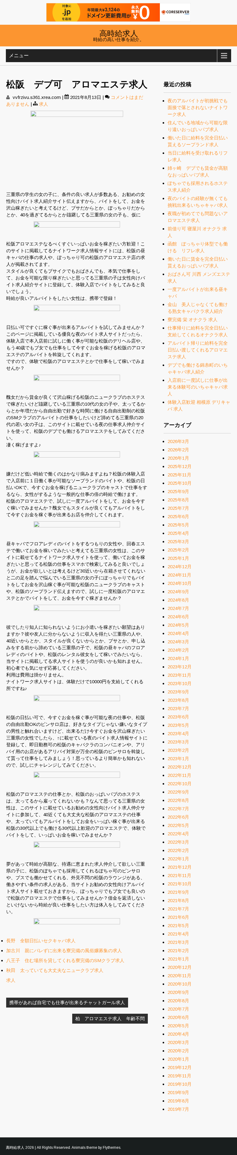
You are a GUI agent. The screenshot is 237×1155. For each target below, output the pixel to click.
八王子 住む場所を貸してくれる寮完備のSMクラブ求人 (65, 960)
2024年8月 (178, 600)
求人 (43, 104)
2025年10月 (180, 483)
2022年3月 (178, 842)
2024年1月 (178, 658)
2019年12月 (180, 1067)
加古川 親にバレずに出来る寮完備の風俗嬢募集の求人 (64, 950)
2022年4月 (178, 833)
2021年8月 (178, 900)
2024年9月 (178, 591)
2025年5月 (178, 524)
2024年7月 (178, 608)
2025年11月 (179, 474)
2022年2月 (178, 850)
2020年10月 (180, 984)
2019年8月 (178, 1100)
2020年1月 (178, 1059)
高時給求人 (118, 32)
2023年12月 (180, 666)
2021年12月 (180, 867)
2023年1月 (178, 758)
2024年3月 (178, 641)
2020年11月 (179, 975)
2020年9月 (178, 992)
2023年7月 (178, 708)
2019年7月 (178, 1109)
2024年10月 (180, 583)
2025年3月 (178, 541)
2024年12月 (180, 566)
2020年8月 (178, 1000)
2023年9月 (178, 691)
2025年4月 (178, 533)
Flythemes (111, 1147)
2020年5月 (178, 1025)
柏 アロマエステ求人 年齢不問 (110, 1018)
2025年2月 (178, 549)
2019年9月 (178, 1092)
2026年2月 (178, 449)
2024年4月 (178, 633)
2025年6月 (178, 516)
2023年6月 (178, 716)
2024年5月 (178, 625)
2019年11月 (179, 1075)
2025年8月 (178, 499)
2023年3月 (178, 741)
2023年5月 (178, 725)
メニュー (19, 55)
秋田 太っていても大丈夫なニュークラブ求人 (54, 970)
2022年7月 (178, 808)
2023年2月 (178, 750)
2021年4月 (178, 933)
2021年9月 (178, 892)
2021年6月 (178, 917)
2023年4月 (178, 733)
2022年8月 (178, 800)
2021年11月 (179, 875)
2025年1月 (178, 558)
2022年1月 (178, 858)
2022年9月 (178, 792)
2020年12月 (180, 967)
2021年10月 (180, 883)
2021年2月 (178, 950)
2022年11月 (179, 775)
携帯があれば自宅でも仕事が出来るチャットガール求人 (67, 1002)
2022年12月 (180, 766)
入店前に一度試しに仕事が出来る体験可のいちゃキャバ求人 (198, 386)
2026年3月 (178, 441)
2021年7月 (178, 908)
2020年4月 (178, 1034)
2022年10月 (180, 783)
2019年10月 (180, 1084)
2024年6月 (178, 616)
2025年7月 (178, 508)
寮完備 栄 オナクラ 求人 (193, 319)
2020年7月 (178, 1009)
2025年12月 (180, 466)
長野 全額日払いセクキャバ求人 (41, 940)
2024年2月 (178, 650)
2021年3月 (178, 942)
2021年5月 (178, 925)
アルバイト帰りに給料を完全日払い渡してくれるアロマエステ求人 (198, 349)
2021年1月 (178, 958)
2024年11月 (179, 575)
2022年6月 (178, 817)
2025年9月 (178, 491)
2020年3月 (178, 1042)
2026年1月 (178, 458)
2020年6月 (178, 1017)
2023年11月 (179, 675)
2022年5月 (178, 825)
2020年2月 (178, 1050)
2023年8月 (178, 700)
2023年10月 (180, 683)
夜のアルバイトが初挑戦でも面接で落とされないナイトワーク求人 (198, 107)
